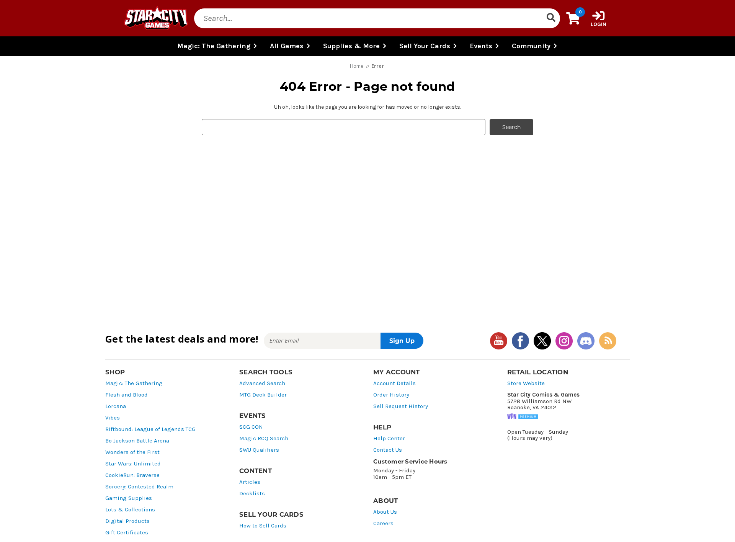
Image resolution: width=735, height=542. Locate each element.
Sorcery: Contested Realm (139, 486)
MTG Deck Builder (263, 395)
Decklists (252, 493)
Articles (249, 482)
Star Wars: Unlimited (133, 463)
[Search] (551, 18)
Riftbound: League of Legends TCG (150, 429)
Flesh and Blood (126, 395)
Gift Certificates (126, 532)
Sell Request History (400, 406)
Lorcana (115, 406)
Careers (383, 523)
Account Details (394, 383)
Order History (391, 395)
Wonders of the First (132, 452)
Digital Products (127, 521)
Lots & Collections (130, 509)
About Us (385, 512)
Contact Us (387, 450)
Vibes (112, 418)
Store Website (526, 383)
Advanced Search (262, 383)
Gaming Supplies (128, 498)
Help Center (389, 438)
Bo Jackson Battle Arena (137, 441)
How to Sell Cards (262, 525)
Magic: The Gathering (134, 383)
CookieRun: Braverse (132, 475)
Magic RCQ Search (263, 438)
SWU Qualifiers (259, 450)
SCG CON (251, 427)
